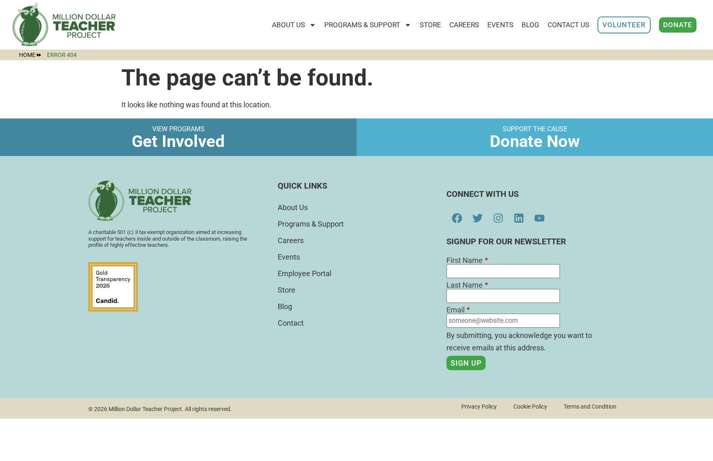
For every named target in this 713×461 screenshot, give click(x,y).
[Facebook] (456, 218)
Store (286, 290)
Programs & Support (362, 25)
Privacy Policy (479, 406)
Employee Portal (304, 273)
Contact (291, 323)
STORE (430, 25)
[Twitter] (477, 218)
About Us (288, 25)
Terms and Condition (590, 406)
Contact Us (568, 25)
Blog (530, 25)
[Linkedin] (518, 218)
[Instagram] (498, 218)
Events (500, 25)
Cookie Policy (530, 406)
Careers (464, 25)
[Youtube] (539, 218)
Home (27, 55)
